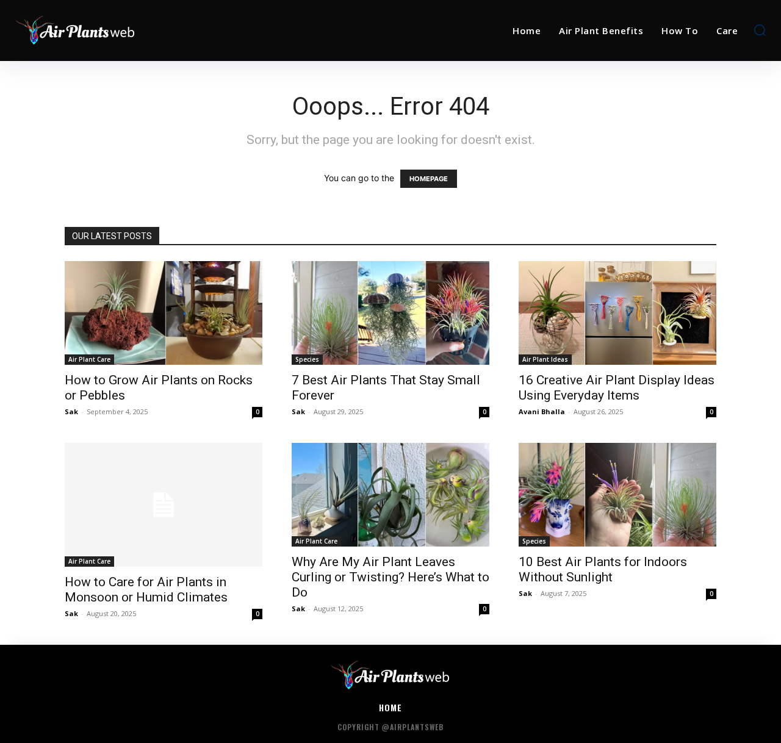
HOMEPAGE (428, 178)
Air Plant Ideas (545, 359)
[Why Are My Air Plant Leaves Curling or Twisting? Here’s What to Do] (390, 495)
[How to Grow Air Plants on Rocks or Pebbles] (163, 313)
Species (307, 359)
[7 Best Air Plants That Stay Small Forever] (390, 313)
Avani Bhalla (542, 411)
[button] (759, 30)
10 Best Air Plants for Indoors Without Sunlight (603, 569)
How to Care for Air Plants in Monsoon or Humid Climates (146, 590)
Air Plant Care (89, 359)
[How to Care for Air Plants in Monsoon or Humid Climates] (163, 505)
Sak (71, 411)
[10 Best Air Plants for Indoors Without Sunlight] (617, 495)
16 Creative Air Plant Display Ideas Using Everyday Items (616, 388)
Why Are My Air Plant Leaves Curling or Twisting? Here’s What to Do (390, 577)
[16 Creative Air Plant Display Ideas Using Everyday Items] (617, 313)
